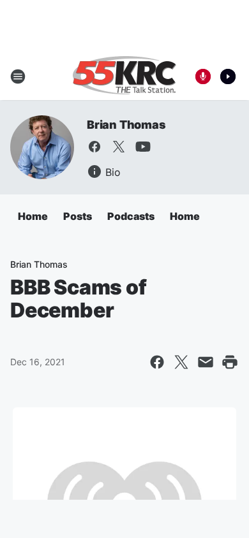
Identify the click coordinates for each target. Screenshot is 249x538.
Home (33, 216)
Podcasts (131, 216)
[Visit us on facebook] (94, 146)
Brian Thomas (126, 124)
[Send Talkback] (203, 76)
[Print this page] (230, 362)
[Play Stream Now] (228, 76)
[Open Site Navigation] (18, 76)
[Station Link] (124, 76)
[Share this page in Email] (206, 362)
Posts (77, 216)
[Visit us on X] (118, 146)
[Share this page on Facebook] (157, 362)
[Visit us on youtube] (143, 146)
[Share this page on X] (181, 362)
